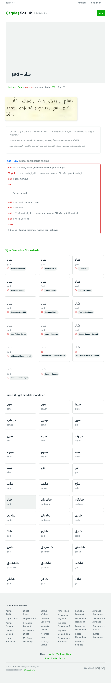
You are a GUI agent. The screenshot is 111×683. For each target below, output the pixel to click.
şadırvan (45, 504)
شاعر (44, 579)
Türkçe (9, 2)
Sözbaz (62, 658)
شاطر (11, 579)
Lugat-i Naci (83, 268)
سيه (77, 452)
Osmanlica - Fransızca (81, 620)
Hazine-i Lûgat (15, 87)
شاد (9, 259)
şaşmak (45, 567)
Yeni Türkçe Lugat (86, 312)
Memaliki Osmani (45, 628)
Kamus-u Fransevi (18, 268)
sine (43, 440)
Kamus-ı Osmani (17, 290)
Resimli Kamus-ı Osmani (88, 334)
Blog (68, 654)
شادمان (45, 515)
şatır (9, 583)
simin (43, 424)
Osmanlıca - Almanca (98, 620)
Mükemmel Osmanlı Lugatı (21, 356)
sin (76, 424)
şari (43, 536)
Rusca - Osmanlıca (80, 635)
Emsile (54, 658)
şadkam (79, 504)
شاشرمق (47, 547)
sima (77, 409)
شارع (44, 531)
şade (77, 520)
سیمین (45, 420)
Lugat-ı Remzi (50, 290)
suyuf (78, 440)
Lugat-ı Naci (12, 618)
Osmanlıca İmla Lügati (19, 378)
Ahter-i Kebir (64, 611)
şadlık (10, 520)
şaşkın (78, 551)
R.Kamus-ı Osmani (28, 624)
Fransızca (82, 2)
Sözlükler (96, 2)
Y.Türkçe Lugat (44, 635)
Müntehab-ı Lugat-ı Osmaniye (53, 355)
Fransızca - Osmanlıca (81, 628)
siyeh (77, 456)
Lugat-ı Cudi (29, 618)
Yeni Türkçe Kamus (18, 334)
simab (10, 424)
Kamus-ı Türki (50, 268)
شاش (10, 547)
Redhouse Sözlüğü (18, 312)
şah (77, 488)
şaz (9, 536)
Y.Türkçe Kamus (44, 643)
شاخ (77, 483)
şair (43, 583)
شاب (10, 483)
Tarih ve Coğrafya (45, 620)
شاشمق (46, 563)
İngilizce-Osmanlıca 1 (64, 624)
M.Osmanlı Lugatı (28, 632)
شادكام (79, 499)
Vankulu (60, 654)
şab (9, 488)
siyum (44, 409)
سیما (78, 404)
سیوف (79, 436)
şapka (44, 488)
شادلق (11, 515)
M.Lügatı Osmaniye (28, 640)
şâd (9, 374)
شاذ (9, 531)
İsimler (51, 654)
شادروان (46, 499)
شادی (78, 515)
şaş (9, 551)
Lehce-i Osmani (85, 290)
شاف (78, 579)
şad (9, 264)
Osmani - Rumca (51, 374)
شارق (78, 531)
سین (78, 420)
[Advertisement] (55, 44)
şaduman (45, 520)
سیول (10, 452)
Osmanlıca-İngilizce (64, 617)
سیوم (44, 452)
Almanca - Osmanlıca (97, 612)
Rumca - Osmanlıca (97, 635)
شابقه (45, 483)
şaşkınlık (11, 567)
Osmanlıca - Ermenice (64, 640)
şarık (77, 536)
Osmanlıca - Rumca (98, 628)
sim (9, 409)
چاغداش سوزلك (29, 670)
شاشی (79, 563)
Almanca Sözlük (51, 312)
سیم (10, 404)
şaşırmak (45, 551)
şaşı (77, 567)
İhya (47, 658)
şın (76, 472)
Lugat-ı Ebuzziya (51, 334)
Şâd (43, 264)
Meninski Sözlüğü (79, 643)
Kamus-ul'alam (44, 612)
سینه (44, 436)
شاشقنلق (13, 563)
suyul (10, 456)
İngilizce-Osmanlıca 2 (64, 632)
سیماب (11, 420)
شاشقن (80, 547)
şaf (76, 583)
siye (9, 472)
